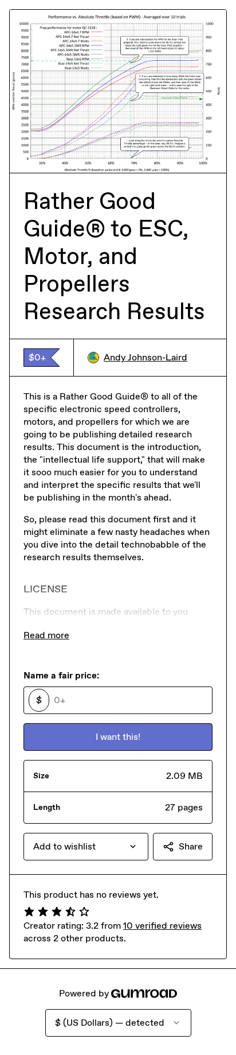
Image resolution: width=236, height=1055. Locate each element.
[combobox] (85, 846)
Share (191, 846)
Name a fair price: (61, 675)
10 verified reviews (162, 925)
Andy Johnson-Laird (145, 357)
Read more (46, 635)
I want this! (118, 736)
